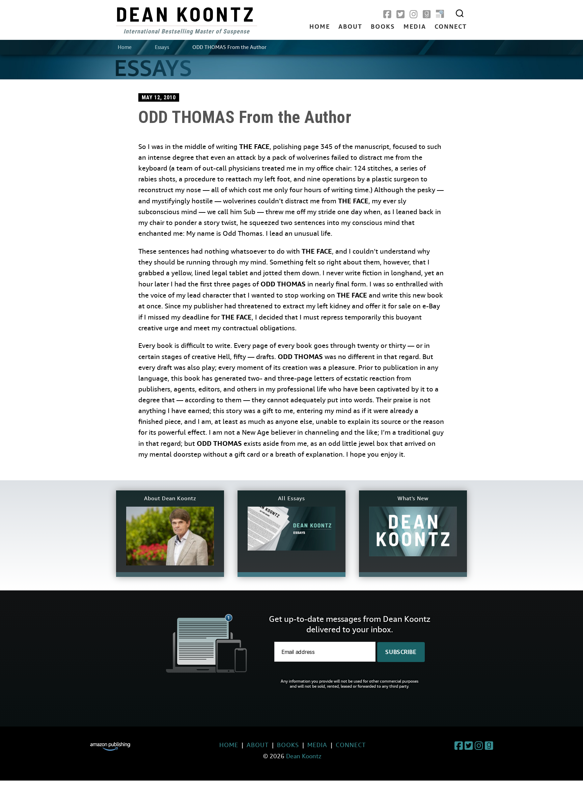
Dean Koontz (186, 13)
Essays (162, 47)
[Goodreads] (427, 14)
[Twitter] (400, 14)
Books (383, 27)
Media (415, 27)
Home (319, 27)
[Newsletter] (440, 14)
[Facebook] (387, 14)
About (350, 27)
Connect (451, 27)
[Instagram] (414, 14)
